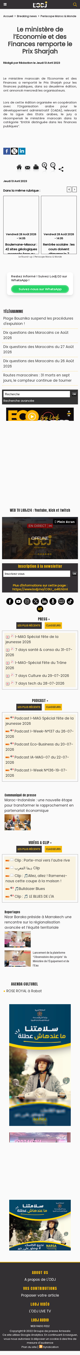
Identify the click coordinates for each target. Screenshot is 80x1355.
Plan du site (29, 1347)
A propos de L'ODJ (40, 1279)
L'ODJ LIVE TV (40, 1311)
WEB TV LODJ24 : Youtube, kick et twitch (40, 510)
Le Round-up (25, 256)
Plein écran (66, 522)
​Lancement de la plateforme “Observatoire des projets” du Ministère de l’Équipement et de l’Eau (51, 958)
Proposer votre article (40, 1295)
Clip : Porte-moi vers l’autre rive (42, 860)
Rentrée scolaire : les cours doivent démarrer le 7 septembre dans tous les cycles (59, 247)
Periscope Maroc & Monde (58, 16)
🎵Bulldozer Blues (30, 888)
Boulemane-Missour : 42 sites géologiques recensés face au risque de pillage (21, 247)
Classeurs (53, 625)
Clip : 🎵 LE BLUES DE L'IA (34, 896)
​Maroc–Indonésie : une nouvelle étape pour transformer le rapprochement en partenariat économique (39, 805)
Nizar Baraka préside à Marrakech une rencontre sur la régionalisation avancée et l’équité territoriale (38, 922)
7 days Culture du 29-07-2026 (42, 675)
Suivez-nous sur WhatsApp (40, 289)
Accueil (8, 16)
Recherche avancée (18, 401)
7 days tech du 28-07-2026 (39, 683)
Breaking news (27, 16)
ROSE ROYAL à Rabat (24, 991)
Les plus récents (29, 625)
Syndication (51, 1347)
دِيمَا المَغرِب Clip (27, 868)
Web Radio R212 (40, 1326)
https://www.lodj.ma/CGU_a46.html (40, 589)
